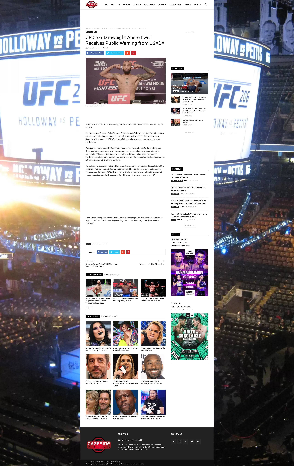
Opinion (161, 5)
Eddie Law (183, 206)
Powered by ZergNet (109, 316)
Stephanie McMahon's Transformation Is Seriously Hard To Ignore (125, 383)
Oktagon (126, 5)
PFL (118, 5)
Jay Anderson (91, 48)
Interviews (148, 5)
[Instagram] (179, 441)
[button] (205, 3)
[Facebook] (173, 441)
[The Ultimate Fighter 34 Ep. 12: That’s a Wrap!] (189, 83)
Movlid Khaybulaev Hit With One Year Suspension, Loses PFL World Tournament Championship (98, 301)
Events (136, 5)
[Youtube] (198, 441)
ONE (112, 5)
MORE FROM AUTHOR (112, 275)
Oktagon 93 (176, 303)
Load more (189, 225)
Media (187, 5)
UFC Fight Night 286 (179, 239)
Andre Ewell (96, 244)
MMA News (89, 32)
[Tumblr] (186, 441)
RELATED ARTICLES (94, 275)
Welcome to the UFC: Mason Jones (152, 264)
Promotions (175, 5)
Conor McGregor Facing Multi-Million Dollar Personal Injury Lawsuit (102, 265)
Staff (185, 180)
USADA (105, 244)
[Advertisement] (147, 17)
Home (88, 29)
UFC (106, 5)
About (196, 5)
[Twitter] (192, 441)
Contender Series (177, 180)
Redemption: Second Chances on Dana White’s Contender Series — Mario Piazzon (194, 111)
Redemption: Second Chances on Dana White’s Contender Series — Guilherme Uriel (194, 100)
